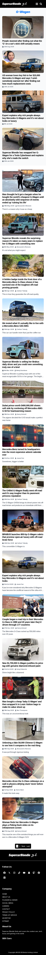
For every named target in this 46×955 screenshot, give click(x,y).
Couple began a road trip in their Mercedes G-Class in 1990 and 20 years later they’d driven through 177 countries (22, 622)
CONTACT (6, 909)
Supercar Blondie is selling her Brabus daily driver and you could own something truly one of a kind (22, 364)
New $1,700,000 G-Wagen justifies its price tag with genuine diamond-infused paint (22, 664)
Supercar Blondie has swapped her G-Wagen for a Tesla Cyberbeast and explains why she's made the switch (23, 155)
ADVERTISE (6, 918)
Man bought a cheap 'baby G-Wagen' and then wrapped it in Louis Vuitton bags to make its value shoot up (22, 704)
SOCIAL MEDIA (7, 903)
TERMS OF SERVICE (9, 915)
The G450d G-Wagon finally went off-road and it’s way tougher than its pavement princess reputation (22, 493)
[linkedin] (4, 878)
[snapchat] (29, 873)
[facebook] (4, 873)
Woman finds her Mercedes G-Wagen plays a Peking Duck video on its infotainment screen (20, 825)
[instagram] (14, 873)
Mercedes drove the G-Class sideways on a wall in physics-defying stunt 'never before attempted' (23, 784)
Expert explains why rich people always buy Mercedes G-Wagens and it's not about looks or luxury (23, 118)
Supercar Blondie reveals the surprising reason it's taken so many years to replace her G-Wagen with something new (22, 241)
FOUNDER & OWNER (9, 900)
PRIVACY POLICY (8, 912)
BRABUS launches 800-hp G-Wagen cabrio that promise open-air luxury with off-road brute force (22, 537)
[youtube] (24, 873)
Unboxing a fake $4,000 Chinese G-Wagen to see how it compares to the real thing (22, 744)
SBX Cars (7, 938)
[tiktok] (19, 873)
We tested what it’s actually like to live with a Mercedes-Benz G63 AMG (22, 324)
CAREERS (5, 906)
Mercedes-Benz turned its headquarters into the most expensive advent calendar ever (21, 452)
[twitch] (34, 873)
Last (28, 846)
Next (23, 846)
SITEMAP (5, 921)
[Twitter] (9, 873)
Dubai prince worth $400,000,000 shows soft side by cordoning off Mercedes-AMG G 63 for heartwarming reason (22, 408)
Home (4, 894)
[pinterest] (39, 873)
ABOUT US (6, 897)
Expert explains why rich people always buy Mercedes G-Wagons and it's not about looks (23, 578)
